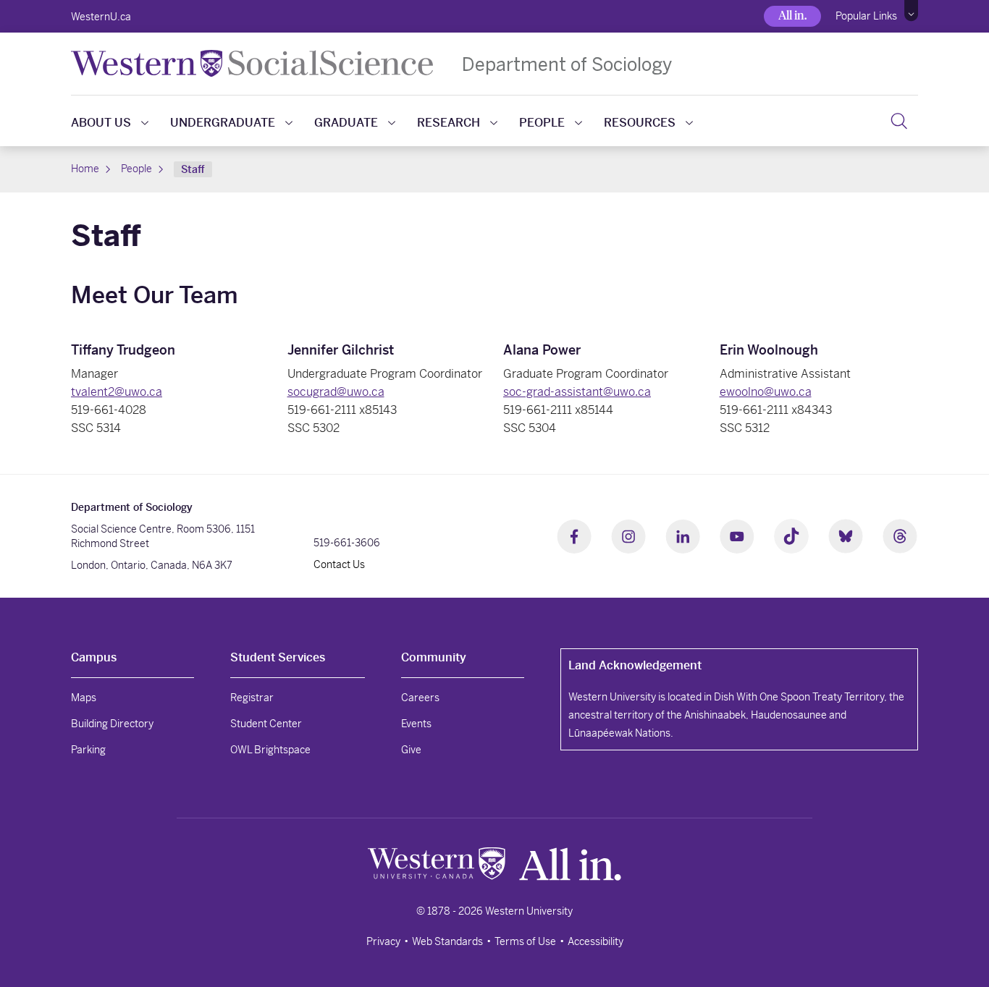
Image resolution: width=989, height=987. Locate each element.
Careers (420, 697)
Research (448, 122)
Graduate (346, 122)
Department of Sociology (567, 64)
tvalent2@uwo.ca (116, 391)
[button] (911, 11)
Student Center (266, 723)
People (542, 122)
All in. (792, 15)
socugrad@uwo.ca (335, 391)
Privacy (383, 941)
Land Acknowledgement (635, 665)
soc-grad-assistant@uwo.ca (577, 391)
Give (411, 749)
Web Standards (447, 941)
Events (416, 723)
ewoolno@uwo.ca (766, 391)
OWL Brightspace (270, 749)
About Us (101, 122)
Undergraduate (222, 122)
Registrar (252, 697)
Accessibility (595, 941)
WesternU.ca (101, 16)
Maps (83, 697)
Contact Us (339, 564)
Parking (88, 749)
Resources (640, 122)
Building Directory (112, 723)
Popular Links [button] (866, 15)
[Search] (898, 121)
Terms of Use (525, 941)
